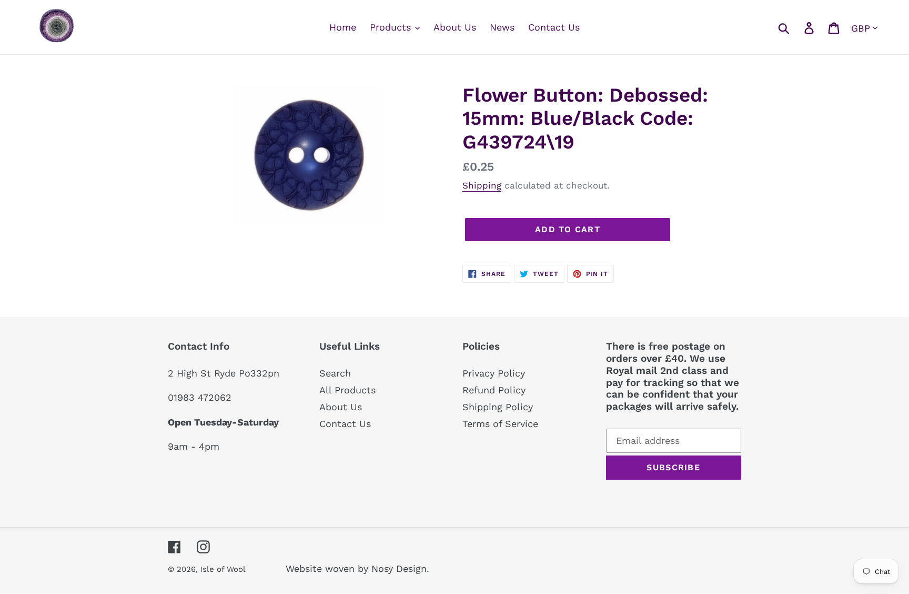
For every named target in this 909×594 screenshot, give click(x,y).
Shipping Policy (497, 406)
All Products (347, 389)
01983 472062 (199, 397)
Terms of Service (500, 423)
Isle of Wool (224, 569)
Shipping (481, 185)
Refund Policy (494, 389)
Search (335, 373)
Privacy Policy (493, 373)
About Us (340, 406)
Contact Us (345, 423)
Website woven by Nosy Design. (357, 568)
